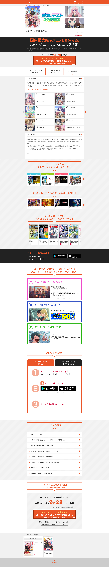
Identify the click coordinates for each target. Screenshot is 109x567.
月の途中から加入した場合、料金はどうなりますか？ (44, 451)
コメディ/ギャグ (30, 89)
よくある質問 (72, 71)
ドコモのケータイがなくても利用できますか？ (43, 456)
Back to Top (54, 562)
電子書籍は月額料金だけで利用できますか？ (42, 473)
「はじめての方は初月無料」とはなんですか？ (43, 445)
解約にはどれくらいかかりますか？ (40, 467)
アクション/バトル (38, 89)
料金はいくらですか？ (36, 434)
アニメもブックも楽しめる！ (36, 71)
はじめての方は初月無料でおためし (54, 60)
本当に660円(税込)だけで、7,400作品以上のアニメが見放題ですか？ (49, 440)
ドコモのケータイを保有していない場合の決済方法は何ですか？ (47, 462)
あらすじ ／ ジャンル (31, 78)
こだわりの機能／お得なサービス (54, 71)
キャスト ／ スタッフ (31, 134)
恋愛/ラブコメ (46, 89)
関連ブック (82, 35)
